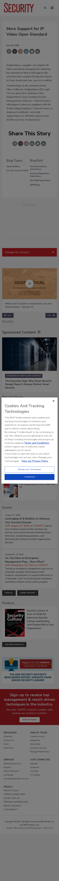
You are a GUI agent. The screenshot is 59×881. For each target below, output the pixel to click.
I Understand (29, 477)
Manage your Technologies (29, 469)
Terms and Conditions (36, 443)
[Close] (53, 401)
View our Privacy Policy (34, 461)
